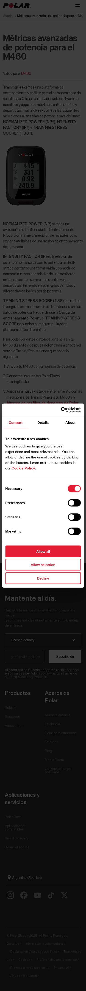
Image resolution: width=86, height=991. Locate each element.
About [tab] (70, 423)
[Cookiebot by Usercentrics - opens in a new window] (61, 410)
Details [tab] (43, 423)
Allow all (43, 551)
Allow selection (43, 565)
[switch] (74, 502)
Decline (43, 578)
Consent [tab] (15, 423)
